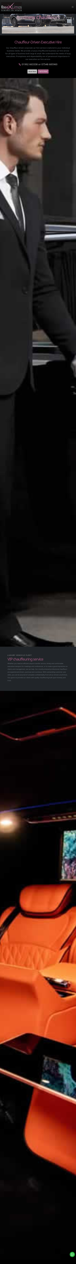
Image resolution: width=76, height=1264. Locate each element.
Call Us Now (43, 71)
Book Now (32, 71)
